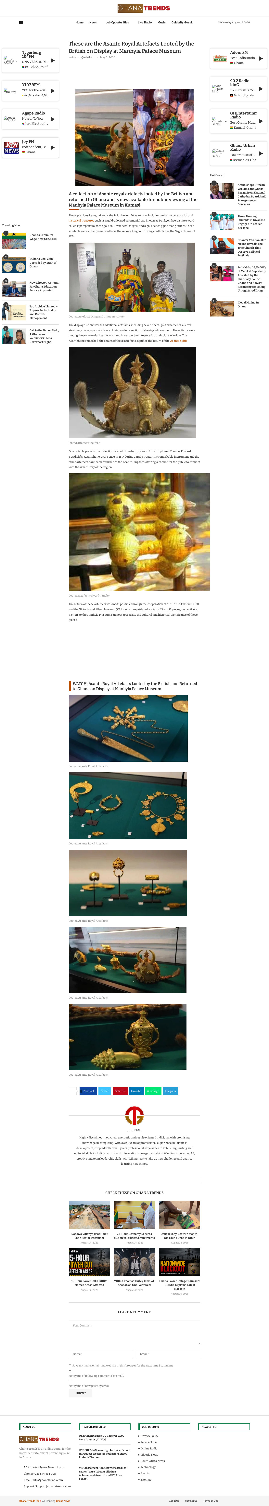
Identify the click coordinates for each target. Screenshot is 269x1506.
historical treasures (81, 220)
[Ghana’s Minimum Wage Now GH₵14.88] (14, 241)
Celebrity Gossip (182, 22)
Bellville (29, 67)
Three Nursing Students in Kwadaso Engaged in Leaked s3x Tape (251, 222)
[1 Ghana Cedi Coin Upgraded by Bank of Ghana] (14, 265)
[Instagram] (26, 8)
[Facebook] (20, 8)
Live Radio (145, 22)
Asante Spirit (178, 341)
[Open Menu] (21, 22)
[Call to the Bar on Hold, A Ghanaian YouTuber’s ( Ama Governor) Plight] (14, 336)
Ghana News (63, 1500)
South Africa (41, 67)
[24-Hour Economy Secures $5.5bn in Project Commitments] (134, 1215)
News (93, 22)
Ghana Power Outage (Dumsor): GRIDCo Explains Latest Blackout (179, 1285)
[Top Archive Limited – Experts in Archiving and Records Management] (14, 312)
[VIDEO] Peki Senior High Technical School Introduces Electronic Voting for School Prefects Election (104, 1454)
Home (79, 22)
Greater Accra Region (36, 95)
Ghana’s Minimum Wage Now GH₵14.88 (43, 237)
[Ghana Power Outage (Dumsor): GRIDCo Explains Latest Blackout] (179, 1262)
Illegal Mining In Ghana (248, 304)
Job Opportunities (117, 22)
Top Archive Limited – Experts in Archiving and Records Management (44, 312)
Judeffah (88, 57)
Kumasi (239, 127)
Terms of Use (210, 1500)
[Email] (33, 8)
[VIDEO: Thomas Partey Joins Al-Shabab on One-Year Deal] (134, 1262)
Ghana (239, 63)
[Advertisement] (140, 73)
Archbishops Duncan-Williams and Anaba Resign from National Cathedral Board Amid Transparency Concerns (252, 194)
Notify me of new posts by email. (89, 1386)
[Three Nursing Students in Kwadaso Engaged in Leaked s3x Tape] (222, 222)
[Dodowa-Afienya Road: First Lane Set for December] (89, 1215)
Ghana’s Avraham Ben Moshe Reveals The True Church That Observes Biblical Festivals (252, 247)
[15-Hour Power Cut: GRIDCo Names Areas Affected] (89, 1262)
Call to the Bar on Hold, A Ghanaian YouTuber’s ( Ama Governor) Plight (44, 336)
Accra (26, 95)
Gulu (237, 95)
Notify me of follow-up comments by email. (96, 1376)
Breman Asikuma (241, 160)
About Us (174, 1500)
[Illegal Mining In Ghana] (222, 308)
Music (162, 22)
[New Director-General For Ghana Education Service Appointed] (14, 289)
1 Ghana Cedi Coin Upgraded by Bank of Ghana (43, 262)
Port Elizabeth (30, 123)
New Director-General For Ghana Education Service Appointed (44, 286)
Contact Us (191, 1500)
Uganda (248, 95)
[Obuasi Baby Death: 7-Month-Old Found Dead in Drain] (179, 1215)
